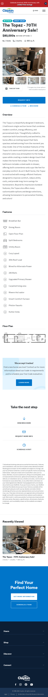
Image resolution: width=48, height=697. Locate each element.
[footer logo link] (24, 678)
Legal (5, 694)
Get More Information (24, 597)
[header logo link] (8, 10)
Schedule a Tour (24, 605)
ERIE (36, 10)
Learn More (24, 382)
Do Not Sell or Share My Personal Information (31, 694)
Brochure (34, 106)
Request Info (24, 100)
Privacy (12, 694)
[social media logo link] (15, 685)
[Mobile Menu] (44, 10)
